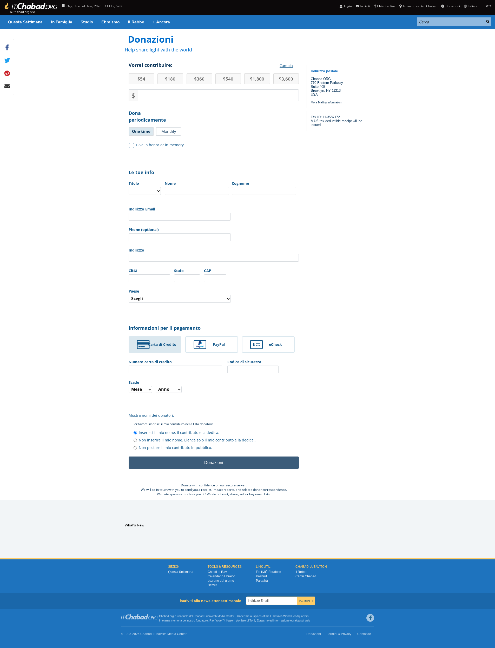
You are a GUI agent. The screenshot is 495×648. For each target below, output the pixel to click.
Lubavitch (210, 616)
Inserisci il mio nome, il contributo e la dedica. (179, 432)
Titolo (134, 183)
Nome (170, 183)
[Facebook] (370, 618)
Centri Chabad (305, 576)
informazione (281, 620)
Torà (252, 620)
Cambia (286, 65)
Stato (179, 270)
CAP (207, 270)
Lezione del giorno (221, 581)
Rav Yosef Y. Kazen (221, 620)
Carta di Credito (162, 344)
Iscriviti (212, 585)
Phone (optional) (144, 229)
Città (133, 270)
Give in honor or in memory (160, 144)
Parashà (262, 581)
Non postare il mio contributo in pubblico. (175, 447)
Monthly (168, 131)
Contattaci (364, 634)
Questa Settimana (25, 22)
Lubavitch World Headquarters (289, 616)
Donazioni (452, 6)
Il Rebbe (136, 22)
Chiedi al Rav (386, 6)
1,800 (257, 79)
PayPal (219, 344)
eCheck (275, 344)
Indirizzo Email (142, 209)
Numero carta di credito (150, 361)
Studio (87, 22)
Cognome (240, 183)
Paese (134, 291)
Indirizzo (136, 250)
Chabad (198, 616)
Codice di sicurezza (244, 361)
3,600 (286, 79)
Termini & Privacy (339, 634)
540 (228, 79)
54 (141, 79)
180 (170, 79)
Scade (134, 382)
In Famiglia (61, 22)
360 (199, 79)
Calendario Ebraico (221, 576)
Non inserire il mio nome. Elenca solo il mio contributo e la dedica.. (197, 440)
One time (141, 131)
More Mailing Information (326, 102)
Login (347, 6)
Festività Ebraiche (268, 572)
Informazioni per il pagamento (165, 328)
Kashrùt (261, 576)
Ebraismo (110, 22)
